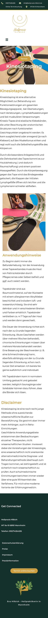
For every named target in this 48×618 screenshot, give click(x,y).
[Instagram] (26, 510)
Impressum (7, 555)
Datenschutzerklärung (12, 543)
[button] (7, 39)
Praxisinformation (10, 561)
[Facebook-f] (21, 510)
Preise (5, 549)
